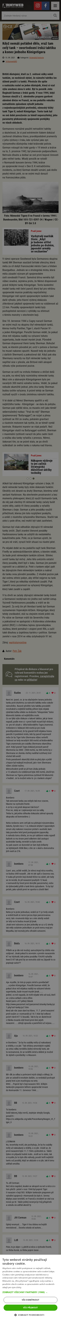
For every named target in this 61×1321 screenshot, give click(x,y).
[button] (30, 1292)
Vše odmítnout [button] (30, 1300)
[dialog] (30, 1288)
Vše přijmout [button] (30, 1307)
